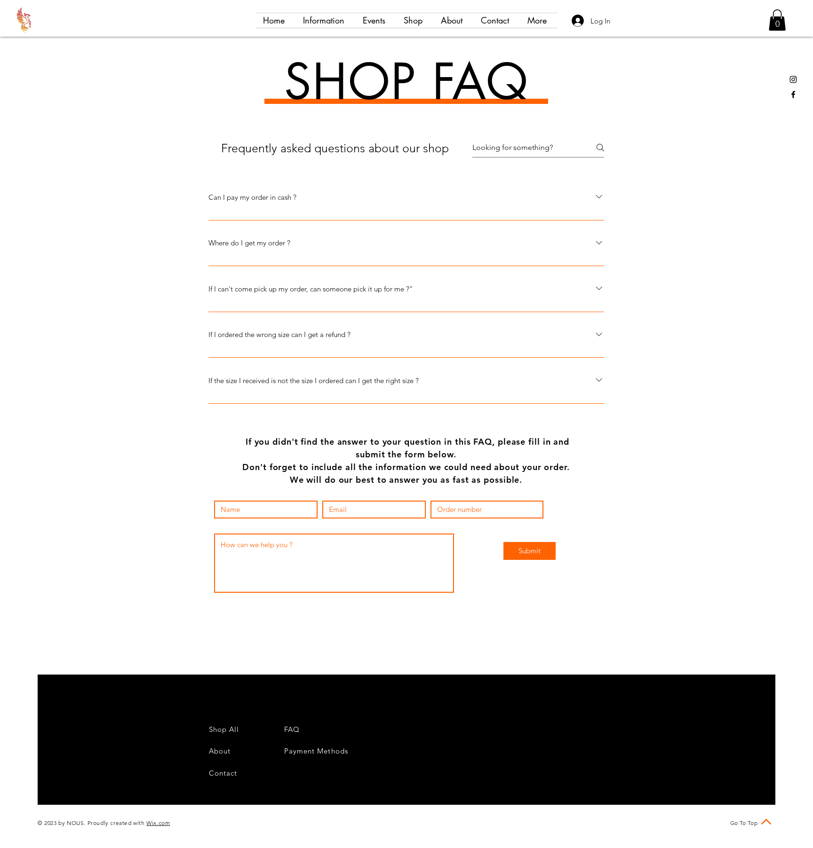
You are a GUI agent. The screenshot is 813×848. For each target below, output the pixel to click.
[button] (777, 20)
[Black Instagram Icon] (793, 79)
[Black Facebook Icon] (793, 94)
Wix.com (158, 822)
